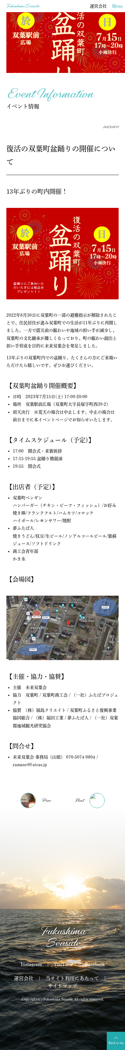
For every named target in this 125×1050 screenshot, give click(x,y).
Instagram (31, 964)
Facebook (95, 964)
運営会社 (98, 6)
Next (79, 800)
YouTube (63, 964)
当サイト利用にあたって (72, 978)
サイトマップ (62, 985)
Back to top (116, 1042)
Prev (46, 800)
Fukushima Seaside (22, 6)
